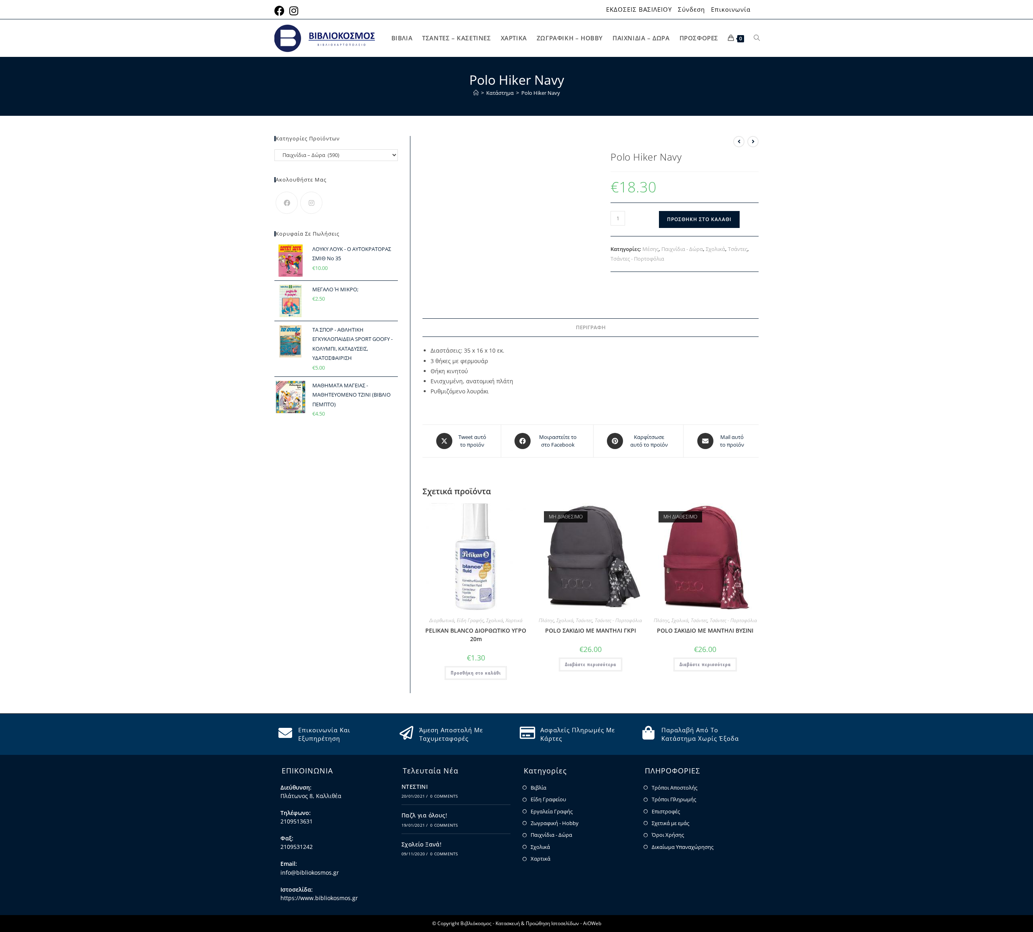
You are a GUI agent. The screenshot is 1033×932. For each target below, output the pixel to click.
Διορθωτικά (441, 620)
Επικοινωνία (731, 9)
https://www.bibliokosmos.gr (319, 898)
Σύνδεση (691, 9)
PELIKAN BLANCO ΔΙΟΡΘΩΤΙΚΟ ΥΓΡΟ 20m (475, 635)
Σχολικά (715, 249)
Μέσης (650, 249)
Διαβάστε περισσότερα (590, 664)
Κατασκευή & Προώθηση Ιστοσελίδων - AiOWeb (548, 923)
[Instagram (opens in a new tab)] (294, 11)
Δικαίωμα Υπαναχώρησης (682, 847)
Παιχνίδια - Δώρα (682, 249)
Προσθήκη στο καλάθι (699, 219)
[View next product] (753, 141)
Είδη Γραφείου (548, 799)
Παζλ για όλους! (424, 815)
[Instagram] (311, 203)
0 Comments (444, 796)
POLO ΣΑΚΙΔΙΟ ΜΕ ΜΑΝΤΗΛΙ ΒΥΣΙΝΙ (705, 630)
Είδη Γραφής (470, 620)
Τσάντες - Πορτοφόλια (637, 258)
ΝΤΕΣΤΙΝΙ (414, 786)
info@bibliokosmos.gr (309, 872)
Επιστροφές (666, 811)
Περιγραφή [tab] (591, 327)
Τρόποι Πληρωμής (674, 799)
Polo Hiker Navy (540, 92)
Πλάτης (546, 620)
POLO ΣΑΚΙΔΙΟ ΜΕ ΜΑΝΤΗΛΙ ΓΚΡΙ (590, 630)
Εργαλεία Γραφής (552, 811)
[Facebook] (287, 203)
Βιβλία (538, 787)
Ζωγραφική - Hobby (555, 823)
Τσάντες (737, 249)
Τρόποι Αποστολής (674, 787)
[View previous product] (738, 141)
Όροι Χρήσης (668, 834)
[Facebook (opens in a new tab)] (280, 11)
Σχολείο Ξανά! (421, 844)
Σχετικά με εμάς (670, 823)
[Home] (476, 92)
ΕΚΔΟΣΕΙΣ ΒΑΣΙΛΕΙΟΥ (639, 9)
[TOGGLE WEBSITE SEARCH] (757, 38)
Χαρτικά (514, 620)
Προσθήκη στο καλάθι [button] (476, 672)
